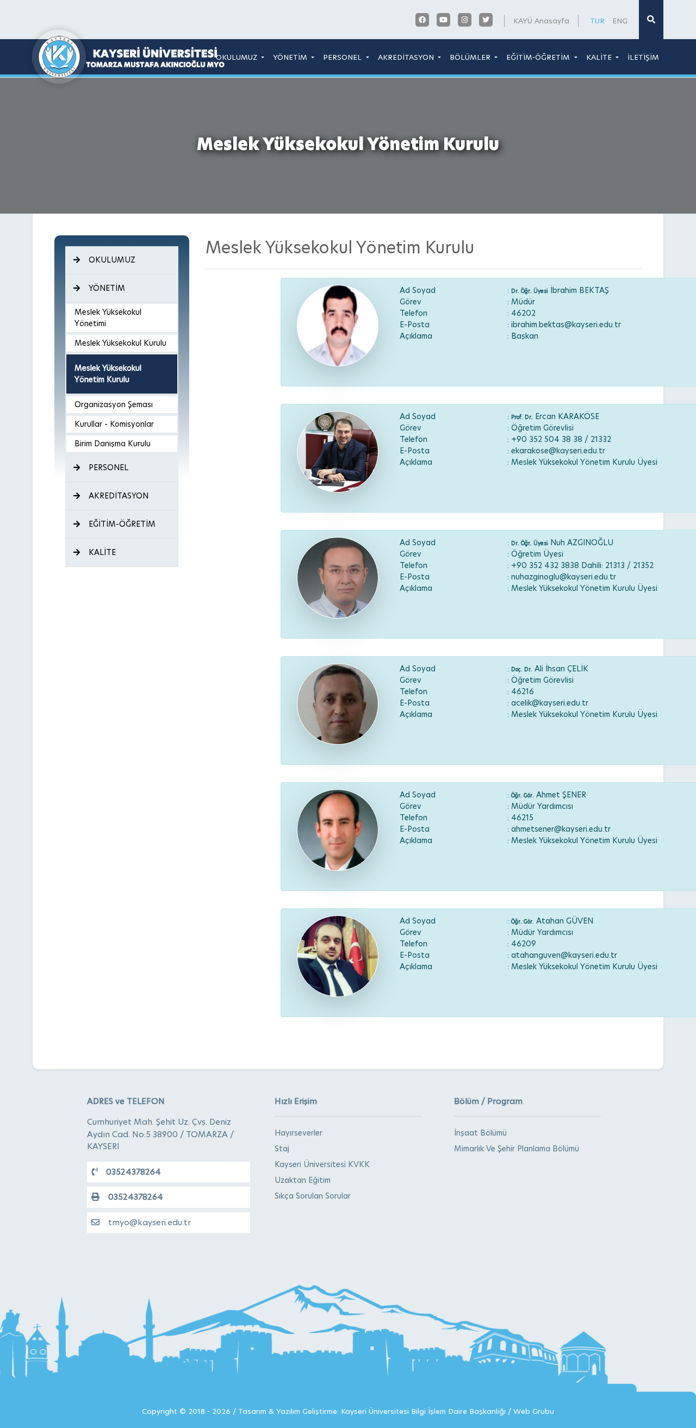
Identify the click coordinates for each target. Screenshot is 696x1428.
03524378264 (133, 1171)
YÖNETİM (291, 57)
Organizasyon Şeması (113, 404)
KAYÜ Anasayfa (541, 21)
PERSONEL (343, 57)
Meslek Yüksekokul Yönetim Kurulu (107, 374)
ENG (619, 21)
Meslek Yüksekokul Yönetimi (107, 318)
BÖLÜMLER (471, 57)
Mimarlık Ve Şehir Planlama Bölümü (516, 1148)
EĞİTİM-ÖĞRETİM (539, 57)
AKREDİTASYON (407, 57)
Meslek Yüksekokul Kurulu (120, 343)
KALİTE (600, 57)
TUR (597, 21)
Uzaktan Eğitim (303, 1180)
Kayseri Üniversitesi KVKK (322, 1164)
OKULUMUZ (237, 57)
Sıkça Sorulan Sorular (313, 1195)
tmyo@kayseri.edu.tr (149, 1222)
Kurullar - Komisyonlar (114, 424)
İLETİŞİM (643, 57)
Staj (282, 1148)
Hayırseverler (298, 1132)
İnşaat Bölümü (480, 1132)
